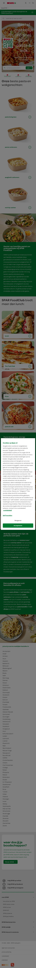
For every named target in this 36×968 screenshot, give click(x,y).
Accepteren (18, 526)
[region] (18, 484)
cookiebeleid (7, 510)
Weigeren (18, 520)
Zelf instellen (7, 515)
